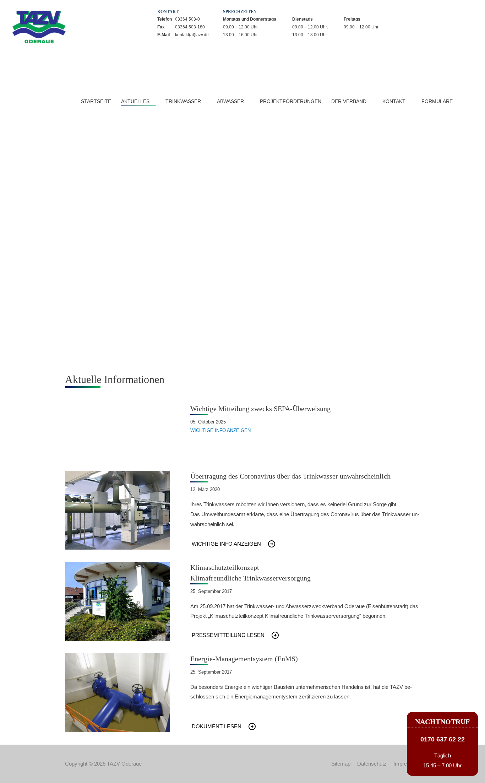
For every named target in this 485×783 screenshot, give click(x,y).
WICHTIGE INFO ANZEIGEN (220, 430)
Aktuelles (135, 101)
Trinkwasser (183, 101)
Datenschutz (372, 764)
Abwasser (230, 101)
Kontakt (393, 101)
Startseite (96, 101)
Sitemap (340, 764)
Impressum (406, 764)
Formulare (437, 101)
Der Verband (348, 101)
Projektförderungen (290, 101)
